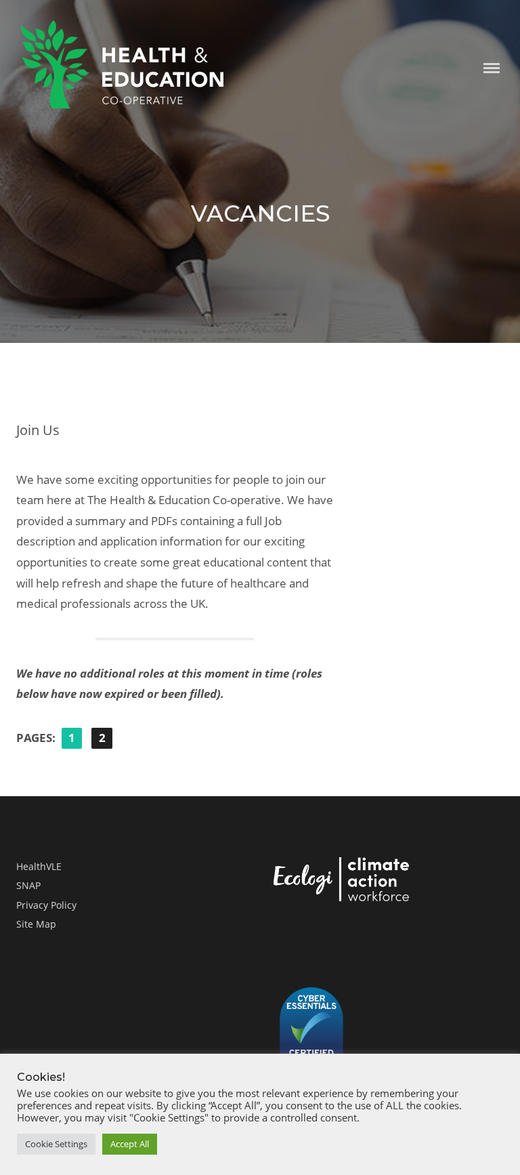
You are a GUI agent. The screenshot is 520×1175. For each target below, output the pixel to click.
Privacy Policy (46, 905)
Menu (491, 68)
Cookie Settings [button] (56, 1144)
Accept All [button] (129, 1144)
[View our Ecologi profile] (341, 882)
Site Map (36, 924)
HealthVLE (39, 866)
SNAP (28, 885)
